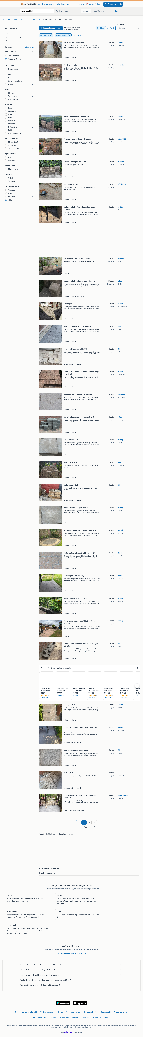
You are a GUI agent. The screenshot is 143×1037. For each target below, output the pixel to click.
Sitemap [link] (107, 1018)
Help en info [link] (41, 4)
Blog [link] (16, 1012)
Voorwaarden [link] (50, 4)
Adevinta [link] (75, 1018)
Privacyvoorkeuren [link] (121, 1012)
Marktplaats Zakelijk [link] (29, 1012)
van (6, 37)
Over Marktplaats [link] (39, 1018)
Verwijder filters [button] (78, 35)
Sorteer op (120, 24)
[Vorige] (79, 822)
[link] (27, 4)
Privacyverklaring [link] (90, 1012)
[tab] (100, 28)
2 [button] (89, 822)
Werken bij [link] (53, 1018)
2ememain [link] (97, 1018)
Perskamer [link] (64, 1018)
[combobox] (37, 11)
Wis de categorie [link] (28, 47)
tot (20, 37)
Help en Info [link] (63, 1012)
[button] (89, 4)
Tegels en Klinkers (61, 35)
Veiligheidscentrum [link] (62, 4)
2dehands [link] (85, 1018)
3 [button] (94, 822)
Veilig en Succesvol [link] (47, 1012)
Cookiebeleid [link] (106, 1012)
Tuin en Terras (44, 35)
